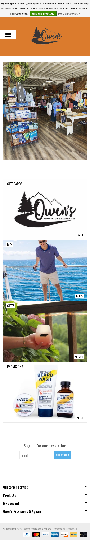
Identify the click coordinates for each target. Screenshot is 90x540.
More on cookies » (69, 13)
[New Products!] (45, 111)
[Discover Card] (64, 534)
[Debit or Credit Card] (82, 534)
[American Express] (54, 534)
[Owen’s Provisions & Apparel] (53, 35)
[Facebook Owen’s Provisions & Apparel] (41, 468)
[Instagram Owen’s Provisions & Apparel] (48, 468)
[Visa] (45, 534)
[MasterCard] (35, 534)
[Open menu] (8, 34)
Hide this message (43, 13)
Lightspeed (71, 529)
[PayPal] (26, 534)
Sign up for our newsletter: (45, 446)
